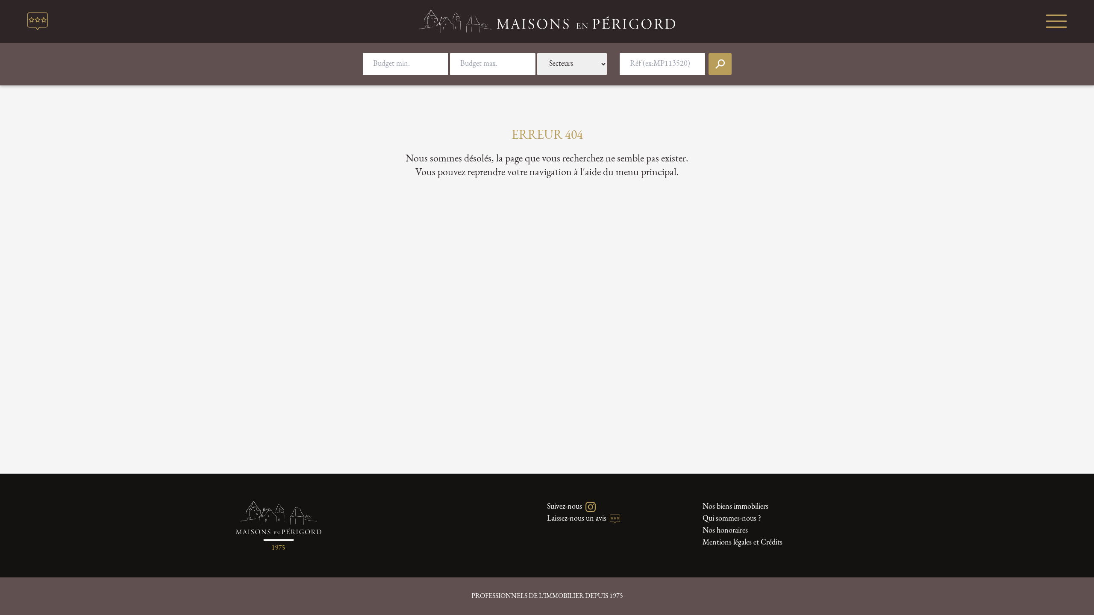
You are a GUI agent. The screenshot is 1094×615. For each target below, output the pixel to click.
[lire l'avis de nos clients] (37, 21)
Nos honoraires (725, 531)
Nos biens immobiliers (735, 507)
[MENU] (1056, 21)
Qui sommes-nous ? (732, 519)
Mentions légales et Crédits (742, 543)
